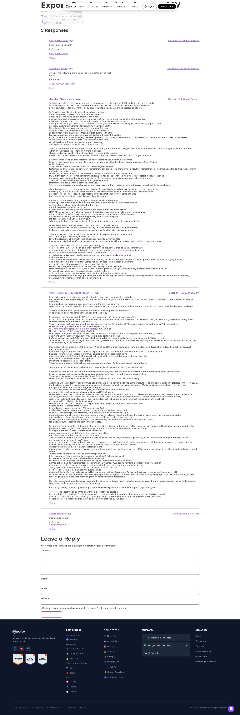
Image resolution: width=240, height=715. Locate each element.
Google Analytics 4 (116, 672)
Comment (47, 550)
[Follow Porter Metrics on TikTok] (28, 648)
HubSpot (111, 657)
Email (44, 588)
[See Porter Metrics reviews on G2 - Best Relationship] (42, 660)
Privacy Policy (38, 708)
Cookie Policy (53, 708)
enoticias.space (57, 514)
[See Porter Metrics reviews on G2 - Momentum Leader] (18, 660)
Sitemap (72, 708)
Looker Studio (76, 649)
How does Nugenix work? (62, 99)
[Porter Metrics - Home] (71, 6)
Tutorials (199, 646)
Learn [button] (133, 6)
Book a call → (167, 6)
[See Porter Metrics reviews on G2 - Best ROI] (30, 660)
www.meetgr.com (58, 69)
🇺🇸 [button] (81, 6)
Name (44, 578)
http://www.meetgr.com (62, 84)
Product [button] (106, 6)
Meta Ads (111, 636)
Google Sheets (77, 654)
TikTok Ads (112, 667)
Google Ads (113, 641)
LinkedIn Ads (113, 662)
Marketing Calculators (205, 662)
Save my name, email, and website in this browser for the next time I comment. (85, 608)
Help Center (201, 657)
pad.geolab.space (58, 41)
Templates (121, 6)
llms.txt (82, 708)
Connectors (111, 630)
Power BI (74, 659)
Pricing (95, 6)
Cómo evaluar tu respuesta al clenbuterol (71, 293)
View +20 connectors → (115, 677)
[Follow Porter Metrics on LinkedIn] (15, 648)
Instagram (112, 646)
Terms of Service (20, 708)
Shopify (110, 652)
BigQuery (74, 640)
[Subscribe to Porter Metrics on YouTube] (21, 648)
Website (45, 598)
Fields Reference (203, 651)
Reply (52, 58)
